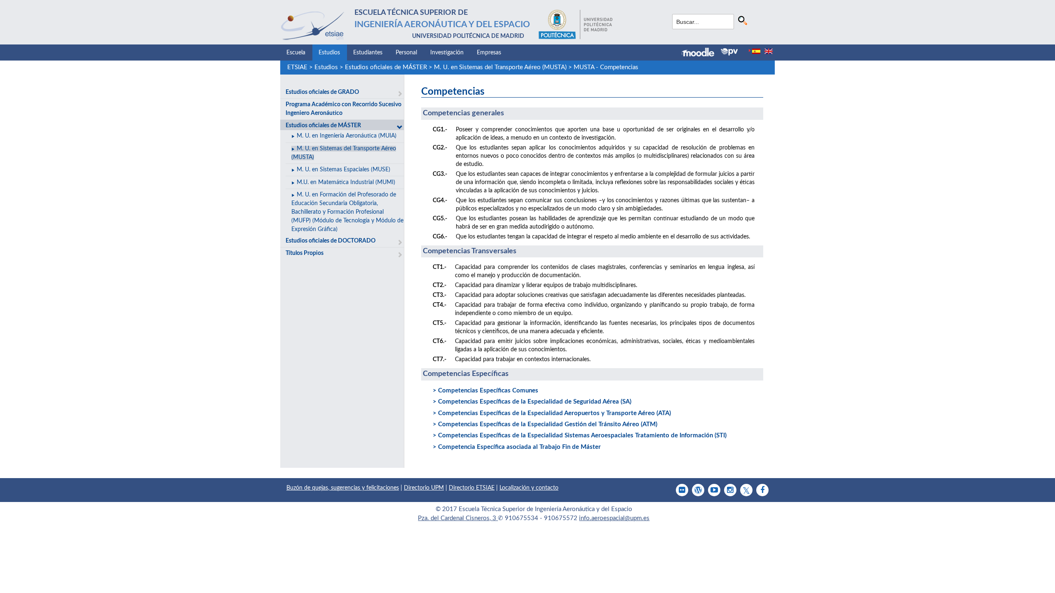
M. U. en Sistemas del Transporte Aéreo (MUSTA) (500, 67)
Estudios (329, 53)
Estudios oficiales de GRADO (322, 92)
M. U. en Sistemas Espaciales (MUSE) (343, 170)
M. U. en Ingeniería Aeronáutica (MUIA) (346, 136)
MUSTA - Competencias (606, 67)
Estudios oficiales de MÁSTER (386, 67)
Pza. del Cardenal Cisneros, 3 (458, 518)
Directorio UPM (424, 488)
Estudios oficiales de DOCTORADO (330, 241)
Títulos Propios (305, 253)
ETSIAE (297, 67)
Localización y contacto (528, 488)
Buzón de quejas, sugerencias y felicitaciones (342, 488)
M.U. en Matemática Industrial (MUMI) (346, 182)
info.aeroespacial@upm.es (614, 518)
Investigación (447, 53)
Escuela (295, 53)
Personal (406, 53)
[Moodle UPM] (701, 53)
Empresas (489, 53)
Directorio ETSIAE (472, 488)
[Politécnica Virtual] (729, 52)
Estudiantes (367, 53)
